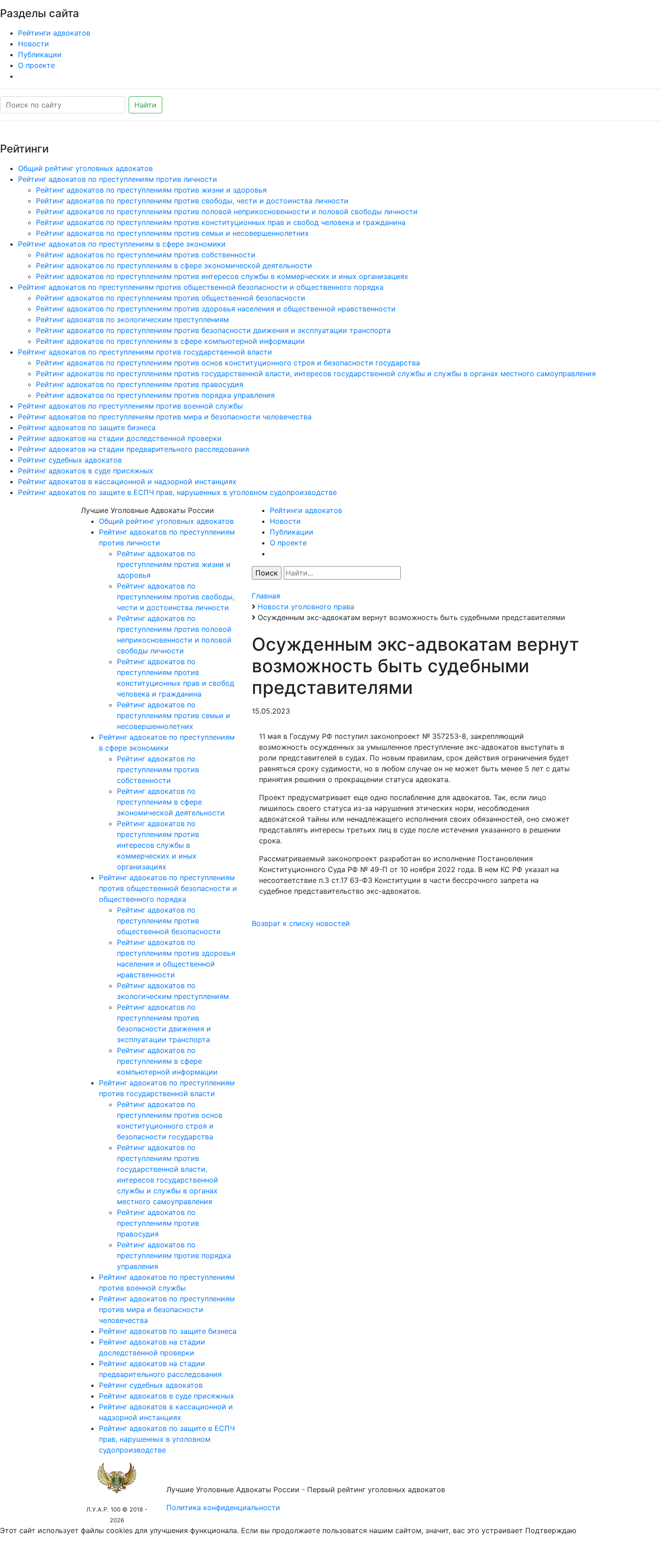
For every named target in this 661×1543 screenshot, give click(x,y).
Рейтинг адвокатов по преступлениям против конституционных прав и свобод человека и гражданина (221, 222)
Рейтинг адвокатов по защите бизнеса (87, 427)
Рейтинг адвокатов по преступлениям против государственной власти (145, 351)
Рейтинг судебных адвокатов (70, 459)
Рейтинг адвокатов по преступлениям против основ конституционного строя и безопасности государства (228, 362)
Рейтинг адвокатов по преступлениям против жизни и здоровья (151, 189)
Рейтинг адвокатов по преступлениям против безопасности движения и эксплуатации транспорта (213, 330)
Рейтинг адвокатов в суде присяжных (85, 470)
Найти (145, 104)
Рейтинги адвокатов (54, 32)
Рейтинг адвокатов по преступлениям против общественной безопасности (170, 297)
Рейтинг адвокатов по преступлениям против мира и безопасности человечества (165, 416)
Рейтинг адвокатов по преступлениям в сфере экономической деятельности (174, 265)
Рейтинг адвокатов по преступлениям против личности (117, 179)
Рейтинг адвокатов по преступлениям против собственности (145, 254)
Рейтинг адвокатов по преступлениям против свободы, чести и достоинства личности (192, 200)
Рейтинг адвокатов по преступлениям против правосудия (139, 384)
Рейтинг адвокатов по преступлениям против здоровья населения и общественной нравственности (216, 308)
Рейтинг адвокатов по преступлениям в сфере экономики (122, 243)
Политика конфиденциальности (223, 1507)
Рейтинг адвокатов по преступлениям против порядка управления (155, 395)
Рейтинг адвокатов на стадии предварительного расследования (133, 449)
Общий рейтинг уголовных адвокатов (85, 168)
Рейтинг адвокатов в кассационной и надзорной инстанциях (127, 481)
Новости (33, 43)
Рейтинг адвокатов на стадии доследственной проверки (120, 438)
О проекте (36, 65)
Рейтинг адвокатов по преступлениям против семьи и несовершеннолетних (172, 233)
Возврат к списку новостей (301, 923)
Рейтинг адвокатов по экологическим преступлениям (132, 319)
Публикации (40, 54)
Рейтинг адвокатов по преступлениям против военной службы (130, 405)
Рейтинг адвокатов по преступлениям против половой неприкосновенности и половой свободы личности (227, 211)
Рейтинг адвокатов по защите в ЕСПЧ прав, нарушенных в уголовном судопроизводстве (177, 492)
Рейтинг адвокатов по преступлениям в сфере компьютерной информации (170, 341)
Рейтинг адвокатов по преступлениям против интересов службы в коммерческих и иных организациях (222, 276)
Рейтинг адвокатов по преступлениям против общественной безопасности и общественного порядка (201, 287)
